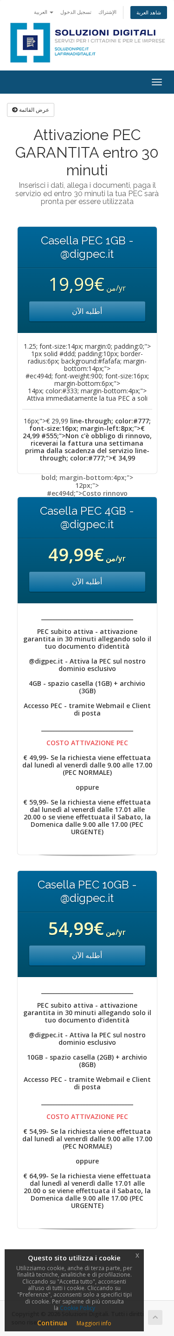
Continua (52, 1322)
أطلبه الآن (87, 311)
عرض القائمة (33, 110)
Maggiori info (94, 1323)
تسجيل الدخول (75, 11)
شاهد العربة (148, 12)
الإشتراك (107, 11)
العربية (41, 11)
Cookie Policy (77, 1308)
